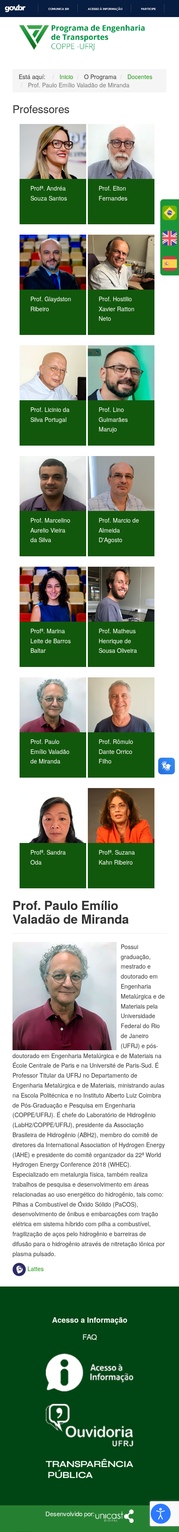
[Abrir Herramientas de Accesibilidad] (161, 1514)
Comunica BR (58, 9)
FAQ (89, 1336)
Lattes (35, 1268)
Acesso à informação (105, 9)
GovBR (15, 8)
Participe (148, 9)
